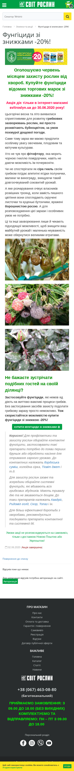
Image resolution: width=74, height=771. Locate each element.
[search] (67, 16)
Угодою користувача (12, 767)
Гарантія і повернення (37, 626)
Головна (37, 656)
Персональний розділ (37, 734)
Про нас (37, 613)
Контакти (37, 617)
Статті (37, 665)
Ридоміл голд (19, 504)
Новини (37, 669)
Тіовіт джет (51, 466)
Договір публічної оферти (37, 643)
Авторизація (10, 581)
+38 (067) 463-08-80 (37, 689)
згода (67, 766)
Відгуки (37, 638)
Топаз (43, 504)
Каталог (37, 661)
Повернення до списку (15, 558)
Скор (34, 504)
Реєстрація (37, 634)
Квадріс (56, 499)
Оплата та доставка (37, 621)
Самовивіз (37, 630)
